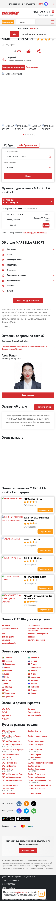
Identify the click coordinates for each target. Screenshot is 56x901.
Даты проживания (11, 151)
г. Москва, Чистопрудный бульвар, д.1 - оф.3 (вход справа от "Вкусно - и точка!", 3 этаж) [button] (24, 347)
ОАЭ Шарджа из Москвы (35, 232)
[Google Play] (8, 819)
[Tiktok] (33, 803)
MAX (41, 3)
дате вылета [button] (31, 208)
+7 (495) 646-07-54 (40, 11)
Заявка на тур (7, 22)
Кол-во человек (10, 162)
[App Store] (23, 819)
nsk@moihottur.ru (8, 888)
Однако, (6, 326)
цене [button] (20, 208)
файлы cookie (21, 892)
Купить (46, 225)
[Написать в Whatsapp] (33, 811)
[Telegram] (26, 811)
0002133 (45, 899)
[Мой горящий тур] (10, 13)
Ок (41, 893)
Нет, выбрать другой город (33, 34)
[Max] (46, 3)
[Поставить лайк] (29, 51)
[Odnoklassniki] (26, 803)
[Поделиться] (39, 51)
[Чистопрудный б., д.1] (53, 11)
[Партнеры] (24, 826)
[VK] (19, 803)
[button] (18, 51)
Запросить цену (45, 510)
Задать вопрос (32, 67)
